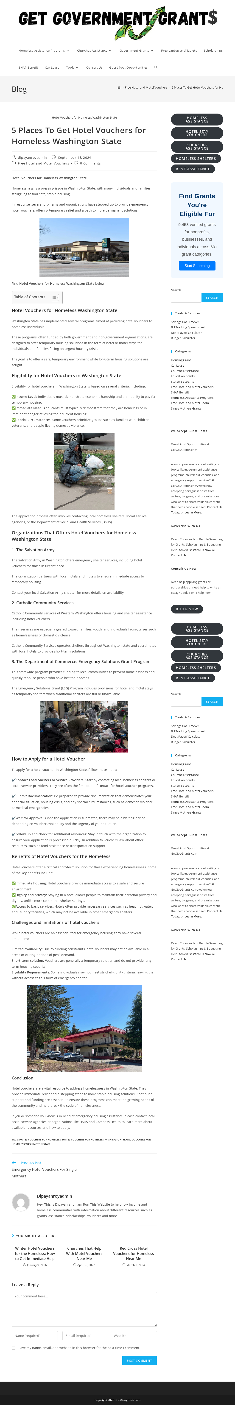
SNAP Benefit (180, 392)
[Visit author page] (21, 1202)
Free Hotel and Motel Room (190, 403)
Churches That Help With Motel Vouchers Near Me (84, 1253)
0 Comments (90, 163)
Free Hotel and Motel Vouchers (43, 163)
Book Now (187, 609)
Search (176, 290)
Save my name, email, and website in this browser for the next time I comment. (79, 1348)
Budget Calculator (183, 338)
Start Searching (197, 266)
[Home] (119, 87)
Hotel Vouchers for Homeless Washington (92, 1139)
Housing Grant (181, 360)
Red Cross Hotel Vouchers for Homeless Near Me (133, 1253)
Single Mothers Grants (186, 408)
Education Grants (183, 376)
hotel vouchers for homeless (40, 1139)
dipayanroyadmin (32, 157)
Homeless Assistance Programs (192, 398)
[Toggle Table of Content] (53, 297)
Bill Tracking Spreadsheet (188, 327)
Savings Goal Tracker (185, 322)
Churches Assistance (185, 371)
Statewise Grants (182, 381)
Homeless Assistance (197, 119)
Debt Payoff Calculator (186, 333)
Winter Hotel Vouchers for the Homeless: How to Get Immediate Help (35, 1253)
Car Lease (177, 365)
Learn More (193, 512)
